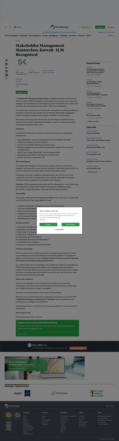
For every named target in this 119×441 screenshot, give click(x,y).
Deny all (48, 224)
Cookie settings (59, 229)
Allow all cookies (70, 224)
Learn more (43, 219)
